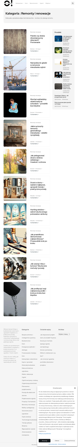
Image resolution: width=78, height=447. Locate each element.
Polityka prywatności (62, 444)
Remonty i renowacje (35, 32)
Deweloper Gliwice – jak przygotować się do (61, 96)
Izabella (32, 141)
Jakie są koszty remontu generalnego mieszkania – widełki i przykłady (38, 130)
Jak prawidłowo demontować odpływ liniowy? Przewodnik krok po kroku (38, 239)
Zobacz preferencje (69, 440)
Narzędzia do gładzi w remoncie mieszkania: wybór (38, 65)
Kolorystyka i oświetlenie (29, 359)
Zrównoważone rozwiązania (26, 433)
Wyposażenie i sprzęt (28, 429)
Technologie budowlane (29, 420)
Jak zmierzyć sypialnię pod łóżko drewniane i (67, 75)
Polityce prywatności (45, 433)
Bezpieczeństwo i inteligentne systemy (28, 336)
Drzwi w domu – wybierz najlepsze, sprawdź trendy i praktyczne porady (38, 186)
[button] (75, 388)
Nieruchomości (33, 3)
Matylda (32, 195)
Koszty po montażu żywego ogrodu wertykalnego (67, 50)
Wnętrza (48, 3)
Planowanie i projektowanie (26, 387)
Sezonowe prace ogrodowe (27, 412)
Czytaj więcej (33, 51)
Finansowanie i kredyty (29, 353)
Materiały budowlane (28, 365)
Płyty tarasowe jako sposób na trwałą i (63, 103)
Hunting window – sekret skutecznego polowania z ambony (38, 212)
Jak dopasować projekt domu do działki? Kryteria (67, 39)
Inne (23, 356)
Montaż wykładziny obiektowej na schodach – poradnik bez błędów (39, 102)
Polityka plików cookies (53, 444)
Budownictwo (19, 3)
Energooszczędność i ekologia (28, 348)
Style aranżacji (26, 417)
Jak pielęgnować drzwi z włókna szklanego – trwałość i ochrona (38, 159)
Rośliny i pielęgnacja (28, 407)
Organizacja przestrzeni (29, 383)
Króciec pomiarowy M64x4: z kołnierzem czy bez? (67, 62)
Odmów (57, 440)
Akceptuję (44, 440)
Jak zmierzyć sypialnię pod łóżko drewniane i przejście (47, 362)
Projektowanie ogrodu (29, 398)
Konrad (32, 112)
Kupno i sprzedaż (27, 362)
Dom (26, 3)
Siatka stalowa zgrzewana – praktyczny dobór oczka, (67, 86)
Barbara (32, 49)
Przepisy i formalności (29, 401)
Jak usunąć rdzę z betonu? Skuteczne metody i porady (38, 266)
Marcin (32, 73)
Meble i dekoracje (27, 374)
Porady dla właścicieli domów (28, 394)
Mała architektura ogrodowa (27, 369)
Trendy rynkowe (27, 423)
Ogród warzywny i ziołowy (30, 380)
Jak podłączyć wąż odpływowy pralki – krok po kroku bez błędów (38, 292)
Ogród (41, 3)
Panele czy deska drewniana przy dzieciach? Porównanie (37, 39)
